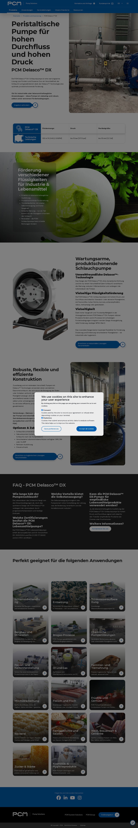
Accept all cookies (86, 429)
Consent (47, 410)
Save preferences (51, 429)
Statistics (47, 418)
